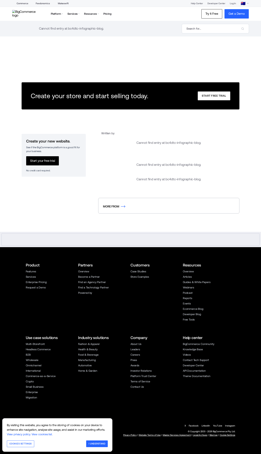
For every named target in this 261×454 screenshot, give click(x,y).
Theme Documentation (196, 376)
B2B (28, 354)
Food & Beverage (88, 354)
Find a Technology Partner (93, 287)
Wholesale (32, 360)
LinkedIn (206, 425)
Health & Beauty (87, 349)
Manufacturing (87, 360)
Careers (135, 354)
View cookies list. (42, 434)
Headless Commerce (38, 349)
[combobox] (215, 28)
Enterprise (32, 392)
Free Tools (189, 319)
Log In (233, 3)
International (33, 370)
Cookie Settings (227, 435)
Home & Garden (87, 370)
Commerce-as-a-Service (40, 376)
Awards (134, 365)
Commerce (22, 3)
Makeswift (63, 3)
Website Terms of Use (150, 435)
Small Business (35, 386)
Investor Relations (141, 370)
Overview (83, 271)
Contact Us (137, 386)
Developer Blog (192, 314)
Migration (31, 397)
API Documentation (194, 370)
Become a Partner (89, 276)
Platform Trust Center (143, 376)
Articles (187, 276)
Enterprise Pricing (36, 282)
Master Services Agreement (177, 435)
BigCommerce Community (198, 344)
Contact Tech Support (196, 360)
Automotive (85, 365)
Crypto (30, 381)
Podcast (188, 292)
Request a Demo (36, 287)
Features (31, 271)
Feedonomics (43, 3)
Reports (187, 298)
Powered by (85, 292)
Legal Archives (200, 435)
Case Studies (138, 271)
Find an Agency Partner (92, 282)
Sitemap (213, 435)
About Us (135, 344)
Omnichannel (33, 365)
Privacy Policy (130, 435)
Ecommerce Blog (193, 308)
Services (31, 276)
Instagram (230, 425)
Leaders (135, 349)
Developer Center (216, 3)
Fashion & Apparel (89, 344)
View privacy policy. (19, 434)
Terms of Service (140, 381)
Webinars (188, 287)
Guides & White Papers (196, 282)
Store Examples (139, 276)
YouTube (217, 425)
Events (187, 303)
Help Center (197, 3)
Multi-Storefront (35, 344)
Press (133, 360)
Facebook (194, 425)
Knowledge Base (193, 349)
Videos (187, 354)
